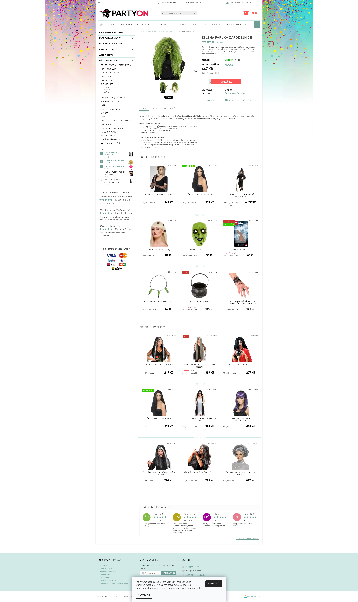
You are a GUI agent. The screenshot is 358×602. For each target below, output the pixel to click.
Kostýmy (106, 87)
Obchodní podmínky (108, 581)
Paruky (105, 95)
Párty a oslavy (107, 49)
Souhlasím (214, 583)
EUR (258, 3)
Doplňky (105, 92)
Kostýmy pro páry (187, 25)
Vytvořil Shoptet (253, 596)
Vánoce (104, 113)
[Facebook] (99, 2)
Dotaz (231, 100)
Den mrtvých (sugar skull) (114, 98)
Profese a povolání (110, 143)
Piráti (111, 25)
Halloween (106, 80)
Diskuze (154, 108)
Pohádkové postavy (110, 139)
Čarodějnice (107, 84)
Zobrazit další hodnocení (247, 539)
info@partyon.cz (192, 567)
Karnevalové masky (110, 38)
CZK (255, 3)
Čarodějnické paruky (235, 93)
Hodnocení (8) (170, 108)
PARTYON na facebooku (195, 575)
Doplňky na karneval (110, 44)
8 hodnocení (220, 42)
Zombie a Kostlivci (110, 101)
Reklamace (104, 578)
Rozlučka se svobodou (112, 128)
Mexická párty (108, 136)
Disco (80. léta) (164, 25)
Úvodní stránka (101, 24)
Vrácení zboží (105, 575)
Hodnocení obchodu (237, 25)
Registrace (246, 3)
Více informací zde (191, 588)
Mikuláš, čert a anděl (111, 109)
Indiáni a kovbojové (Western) (135, 25)
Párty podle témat (109, 60)
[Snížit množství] (210, 83)
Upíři (103, 105)
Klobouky (106, 90)
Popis (144, 108)
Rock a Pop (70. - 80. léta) (112, 73)
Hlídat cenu (251, 100)
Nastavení (144, 595)
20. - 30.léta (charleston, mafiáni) (117, 65)
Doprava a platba (211, 25)
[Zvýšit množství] (210, 80)
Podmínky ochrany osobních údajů (114, 584)
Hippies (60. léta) (109, 69)
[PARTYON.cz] (123, 14)
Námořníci (106, 124)
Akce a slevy (106, 55)
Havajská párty (108, 132)
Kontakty (103, 565)
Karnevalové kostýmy (111, 32)
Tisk (213, 100)
